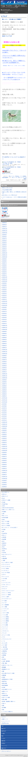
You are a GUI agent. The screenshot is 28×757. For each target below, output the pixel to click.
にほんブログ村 (5, 164)
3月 (12, 177)
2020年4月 (4, 341)
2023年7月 (4, 263)
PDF (3, 531)
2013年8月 (4, 482)
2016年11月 (4, 424)
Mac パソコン (12, 176)
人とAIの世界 (5, 649)
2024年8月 (4, 236)
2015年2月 (4, 466)
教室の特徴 (4, 683)
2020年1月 (4, 347)
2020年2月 (4, 345)
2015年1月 (4, 468)
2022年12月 (4, 277)
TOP (2, 726)
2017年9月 (4, 404)
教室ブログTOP (7, 36)
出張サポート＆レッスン (7, 665)
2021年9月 (4, 307)
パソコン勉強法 (23, 176)
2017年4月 (4, 414)
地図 (3, 671)
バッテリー (4, 610)
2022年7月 (4, 287)
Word (3, 546)
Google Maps (5, 504)
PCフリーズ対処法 (6, 525)
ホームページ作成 (6, 635)
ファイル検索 (5, 624)
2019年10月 (4, 353)
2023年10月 (4, 257)
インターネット (5, 570)
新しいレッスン (21, 177)
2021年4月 (4, 317)
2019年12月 (4, 349)
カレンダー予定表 (6, 572)
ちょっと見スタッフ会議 (7, 562)
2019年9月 (4, 355)
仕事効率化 (4, 651)
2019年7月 (4, 359)
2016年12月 (4, 422)
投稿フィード (5, 719)
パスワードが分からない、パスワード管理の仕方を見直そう (14, 198)
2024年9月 (4, 234)
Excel (3, 498)
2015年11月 (4, 448)
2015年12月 (4, 446)
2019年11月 (4, 351)
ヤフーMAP (4, 645)
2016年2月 (4, 442)
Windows (17, 176)
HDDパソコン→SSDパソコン (8, 509)
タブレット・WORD (6, 594)
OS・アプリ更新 (5, 521)
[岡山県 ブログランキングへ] (6, 172)
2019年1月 (4, 371)
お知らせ (4, 556)
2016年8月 (4, 430)
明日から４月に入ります (7, 187)
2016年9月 (4, 428)
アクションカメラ (6, 564)
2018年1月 (4, 396)
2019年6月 (4, 361)
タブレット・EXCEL (6, 592)
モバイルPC (4, 643)
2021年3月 (4, 319)
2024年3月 (4, 246)
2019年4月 (4, 365)
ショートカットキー (6, 582)
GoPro (3, 505)
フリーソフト (5, 628)
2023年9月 (4, 259)
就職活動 (4, 675)
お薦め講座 (4, 558)
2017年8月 (4, 406)
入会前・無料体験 (6, 661)
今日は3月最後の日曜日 (7, 189)
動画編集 (4, 667)
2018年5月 (4, 388)
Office (3, 519)
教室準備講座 (5, 177)
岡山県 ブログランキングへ (7, 173)
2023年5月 (4, 267)
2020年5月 (4, 339)
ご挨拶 (3, 560)
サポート (4, 580)
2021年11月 (4, 303)
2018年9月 (4, 379)
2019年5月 (4, 363)
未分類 (3, 687)
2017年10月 (4, 402)
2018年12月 (4, 373)
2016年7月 (4, 432)
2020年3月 (4, 343)
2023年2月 (4, 273)
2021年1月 (4, 323)
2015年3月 (4, 464)
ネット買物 (4, 606)
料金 (2, 735)
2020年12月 (4, 325)
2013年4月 (4, 484)
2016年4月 (4, 438)
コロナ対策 (4, 578)
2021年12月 (4, 301)
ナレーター (4, 602)
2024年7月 (4, 238)
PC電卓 (3, 529)
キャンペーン (4, 745)
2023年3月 (4, 271)
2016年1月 (4, 444)
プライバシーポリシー (6, 751)
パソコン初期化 (5, 616)
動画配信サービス (6, 669)
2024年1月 (4, 250)
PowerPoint (4, 533)
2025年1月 (4, 226)
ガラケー (4, 574)
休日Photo (4, 653)
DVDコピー (4, 494)
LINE (3, 513)
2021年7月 (4, 311)
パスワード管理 (5, 612)
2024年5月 (4, 242)
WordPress (4, 548)
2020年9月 (4, 331)
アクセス (3, 738)
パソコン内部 (5, 614)
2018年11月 (4, 375)
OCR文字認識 (5, 517)
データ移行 (4, 600)
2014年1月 (4, 474)
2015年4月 (4, 462)
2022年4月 (4, 293)
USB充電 (4, 537)
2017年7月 (4, 408)
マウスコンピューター (7, 639)
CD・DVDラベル (5, 492)
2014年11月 (4, 470)
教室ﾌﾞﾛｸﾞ (3, 728)
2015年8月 (4, 454)
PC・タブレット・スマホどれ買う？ (10, 527)
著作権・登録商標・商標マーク (8, 701)
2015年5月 (4, 460)
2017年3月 (4, 416)
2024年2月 (4, 248)
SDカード (4, 535)
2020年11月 (4, 327)
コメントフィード (6, 721)
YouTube (4, 552)
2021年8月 (4, 309)
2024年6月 (4, 240)
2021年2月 (4, 321)
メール (3, 641)
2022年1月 (4, 299)
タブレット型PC (5, 596)
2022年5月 (4, 291)
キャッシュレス (5, 576)
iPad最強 (4, 511)
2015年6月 (4, 458)
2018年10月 (4, 377)
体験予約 (3, 740)
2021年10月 (4, 305)
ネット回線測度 (5, 604)
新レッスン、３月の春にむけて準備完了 (12, 19)
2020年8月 (4, 333)
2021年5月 (4, 315)
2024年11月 (4, 230)
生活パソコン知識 (6, 697)
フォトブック (5, 626)
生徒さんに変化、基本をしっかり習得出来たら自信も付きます (14, 192)
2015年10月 (4, 450)
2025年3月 (4, 222)
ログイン (4, 717)
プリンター (4, 633)
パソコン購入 (5, 622)
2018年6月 (4, 385)
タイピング (4, 588)
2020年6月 (4, 337)
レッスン (16, 177)
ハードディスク (5, 608)
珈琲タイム (4, 693)
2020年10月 (4, 329)
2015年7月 (4, 456)
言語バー (4, 703)
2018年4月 (4, 390)
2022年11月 (4, 279)
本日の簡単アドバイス (7, 689)
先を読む (4, 659)
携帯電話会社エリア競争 (7, 679)
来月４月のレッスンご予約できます (9, 195)
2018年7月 (4, 383)
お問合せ (3, 743)
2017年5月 (4, 412)
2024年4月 (4, 244)
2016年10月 (4, 426)
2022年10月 (4, 281)
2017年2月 (4, 418)
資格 (3, 705)
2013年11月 (4, 476)
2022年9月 (4, 283)
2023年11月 (4, 255)
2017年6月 (4, 410)
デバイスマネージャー (7, 598)
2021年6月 (4, 313)
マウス (3, 637)
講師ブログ (3, 748)
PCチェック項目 (5, 523)
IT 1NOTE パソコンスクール (14, 2)
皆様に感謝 (4, 699)
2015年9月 (4, 452)
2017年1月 (4, 420)
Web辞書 (4, 539)
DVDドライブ (5, 496)
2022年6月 (4, 289)
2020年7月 (4, 335)
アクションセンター (6, 566)
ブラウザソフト (5, 631)
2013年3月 (4, 486)
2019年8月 (4, 357)
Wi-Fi (3, 541)
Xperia (3, 550)
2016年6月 (4, 434)
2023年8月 (4, 261)
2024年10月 (4, 232)
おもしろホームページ (7, 554)
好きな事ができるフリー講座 (8, 673)
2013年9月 (4, 480)
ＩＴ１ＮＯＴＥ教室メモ (7, 711)
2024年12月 (4, 228)
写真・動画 (4, 663)
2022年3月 (4, 295)
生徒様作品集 (5, 695)
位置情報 (4, 655)
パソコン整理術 (5, 620)
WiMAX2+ (4, 543)
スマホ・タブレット (6, 584)
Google (3, 502)
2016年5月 (4, 436)
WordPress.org (5, 723)
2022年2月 (4, 297)
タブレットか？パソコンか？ (8, 590)
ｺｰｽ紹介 (3, 733)
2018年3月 (4, 392)
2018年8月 (4, 381)
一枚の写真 (4, 647)
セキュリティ (5, 586)
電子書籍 (4, 707)
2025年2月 (4, 224)
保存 (3, 657)
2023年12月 (4, 253)
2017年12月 (4, 398)
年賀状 (3, 677)
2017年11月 (4, 400)
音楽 (3, 709)
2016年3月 (4, 440)
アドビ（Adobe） (6, 568)
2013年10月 (4, 478)
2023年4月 (4, 269)
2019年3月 (4, 367)
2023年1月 (4, 275)
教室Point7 (3, 731)
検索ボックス (5, 691)
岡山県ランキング (5, 217)
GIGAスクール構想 (6, 500)
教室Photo (4, 681)
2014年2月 (4, 472)
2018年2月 (4, 394)
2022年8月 (4, 285)
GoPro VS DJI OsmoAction (8, 507)
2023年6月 (4, 265)
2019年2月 (4, 369)
